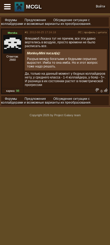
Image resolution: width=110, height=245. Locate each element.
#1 (26, 32)
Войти (100, 6)
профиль (89, 32)
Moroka (12, 32)
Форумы (11, 20)
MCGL (34, 7)
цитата (102, 32)
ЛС (80, 32)
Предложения (35, 20)
